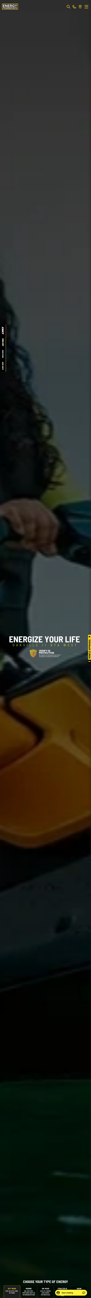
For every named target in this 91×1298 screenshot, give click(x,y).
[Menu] (86, 6)
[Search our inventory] (68, 6)
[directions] (80, 6)
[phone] (74, 6)
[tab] (12, 1292)
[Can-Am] (3, 366)
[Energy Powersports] (10, 6)
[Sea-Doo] (3, 354)
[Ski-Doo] (3, 342)
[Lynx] (3, 330)
